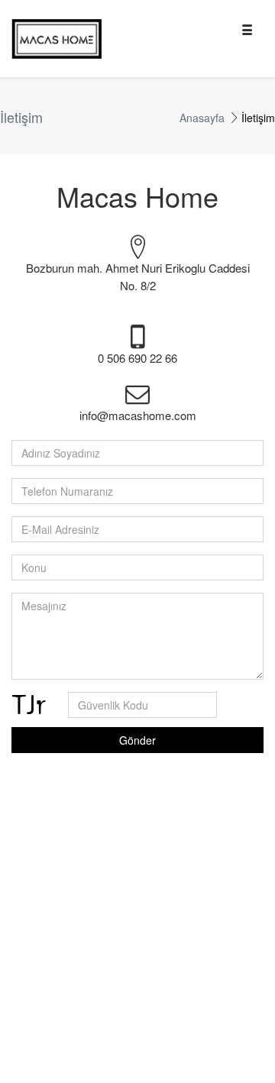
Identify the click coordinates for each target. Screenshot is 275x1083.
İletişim (258, 117)
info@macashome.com (137, 415)
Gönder (137, 740)
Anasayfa (202, 117)
